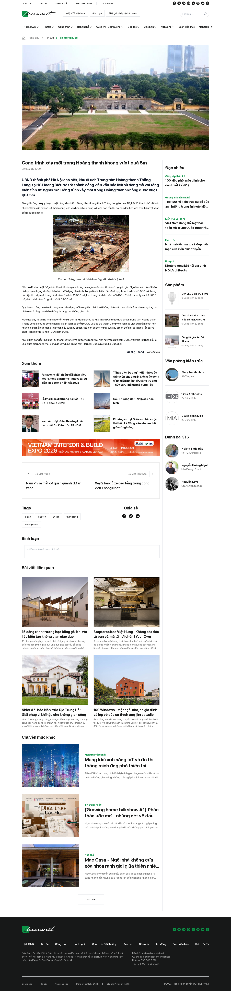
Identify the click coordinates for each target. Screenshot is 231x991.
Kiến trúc (170, 240)
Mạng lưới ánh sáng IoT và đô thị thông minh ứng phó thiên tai (119, 763)
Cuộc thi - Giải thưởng (104, 944)
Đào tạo (127, 944)
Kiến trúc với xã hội (95, 754)
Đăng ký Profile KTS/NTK (87, 984)
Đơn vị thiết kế (107, 3)
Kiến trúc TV (202, 944)
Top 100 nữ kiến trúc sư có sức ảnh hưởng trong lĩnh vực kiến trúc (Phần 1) (187, 204)
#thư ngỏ (97, 13)
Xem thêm (90, 899)
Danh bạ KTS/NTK (84, 3)
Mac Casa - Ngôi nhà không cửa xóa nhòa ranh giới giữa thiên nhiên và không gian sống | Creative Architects (122, 863)
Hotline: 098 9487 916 (144, 960)
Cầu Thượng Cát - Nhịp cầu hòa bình (133, 401)
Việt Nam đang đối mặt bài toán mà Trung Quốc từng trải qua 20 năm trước (186, 225)
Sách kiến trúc (181, 944)
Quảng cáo (27, 3)
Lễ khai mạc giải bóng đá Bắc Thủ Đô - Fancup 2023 (62, 401)
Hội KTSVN (28, 944)
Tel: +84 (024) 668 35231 (146, 963)
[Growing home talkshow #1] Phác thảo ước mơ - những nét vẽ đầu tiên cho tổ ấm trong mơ (122, 813)
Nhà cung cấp (61, 3)
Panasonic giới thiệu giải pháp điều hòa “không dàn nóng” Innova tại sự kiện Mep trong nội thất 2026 (64, 378)
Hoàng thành (31, 524)
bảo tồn (42, 516)
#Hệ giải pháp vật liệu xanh (123, 13)
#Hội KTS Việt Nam (75, 13)
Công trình (61, 944)
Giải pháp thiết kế (175, 176)
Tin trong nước (93, 804)
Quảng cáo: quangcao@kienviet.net (151, 956)
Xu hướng (160, 944)
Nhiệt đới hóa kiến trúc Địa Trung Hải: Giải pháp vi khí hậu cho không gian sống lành (54, 714)
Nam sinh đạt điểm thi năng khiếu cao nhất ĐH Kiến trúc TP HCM (62, 423)
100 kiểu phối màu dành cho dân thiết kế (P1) (185, 183)
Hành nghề (80, 944)
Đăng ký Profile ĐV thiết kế (119, 984)
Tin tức (45, 944)
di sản (28, 516)
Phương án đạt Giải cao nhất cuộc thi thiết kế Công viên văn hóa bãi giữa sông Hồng (135, 423)
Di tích (56, 516)
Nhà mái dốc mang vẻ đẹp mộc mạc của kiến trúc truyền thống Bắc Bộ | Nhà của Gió (187, 247)
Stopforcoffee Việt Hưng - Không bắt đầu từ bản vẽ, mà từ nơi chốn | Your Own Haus (126, 636)
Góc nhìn (144, 944)
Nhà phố (89, 855)
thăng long (72, 516)
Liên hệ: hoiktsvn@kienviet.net (148, 953)
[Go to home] (39, 14)
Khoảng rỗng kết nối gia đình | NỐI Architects (186, 268)
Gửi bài (43, 3)
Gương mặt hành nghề (177, 197)
